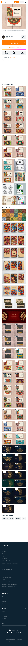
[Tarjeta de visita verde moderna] (8, 299)
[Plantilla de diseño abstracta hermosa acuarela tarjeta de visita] (7, 320)
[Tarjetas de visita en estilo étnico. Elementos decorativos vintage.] (8, 274)
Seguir (23, 37)
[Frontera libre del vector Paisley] (9, 310)
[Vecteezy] (2, 2)
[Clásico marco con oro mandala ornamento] (13, 448)
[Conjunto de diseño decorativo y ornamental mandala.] (8, 287)
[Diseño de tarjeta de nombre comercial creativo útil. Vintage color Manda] (8, 91)
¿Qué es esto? (12, 57)
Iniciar (22, 2)
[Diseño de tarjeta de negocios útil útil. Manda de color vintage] (8, 226)
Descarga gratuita (14, 42)
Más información (6, 60)
